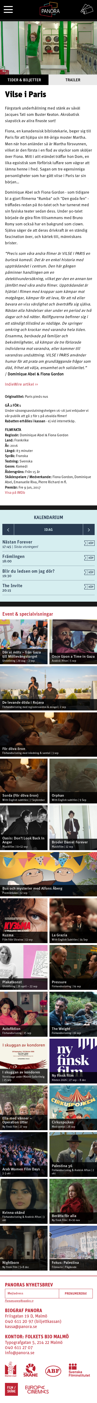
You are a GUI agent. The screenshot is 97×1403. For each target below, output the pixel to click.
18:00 (7, 561)
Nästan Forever (17, 541)
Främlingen (13, 556)
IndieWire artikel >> (21, 385)
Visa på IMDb (15, 493)
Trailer (72, 79)
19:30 (6, 576)
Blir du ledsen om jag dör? (28, 571)
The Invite (12, 585)
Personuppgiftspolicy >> (19, 1301)
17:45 (7, 547)
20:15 (6, 590)
